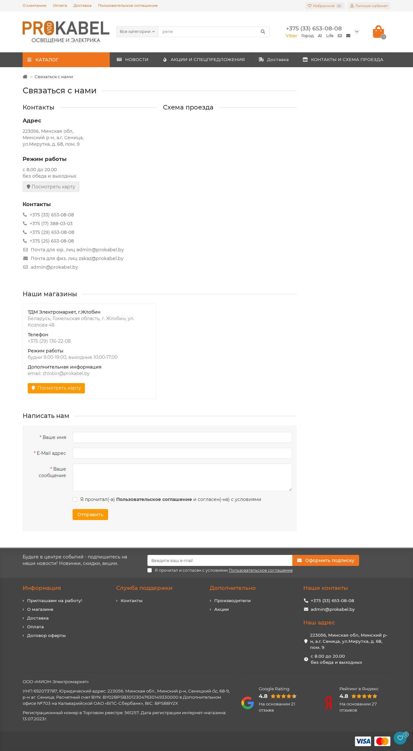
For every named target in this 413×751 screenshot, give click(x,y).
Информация (42, 588)
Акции (221, 609)
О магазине (40, 609)
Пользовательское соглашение (128, 5)
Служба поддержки (144, 588)
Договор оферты (46, 635)
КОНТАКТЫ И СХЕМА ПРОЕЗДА (347, 59)
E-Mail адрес (51, 453)
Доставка (83, 5)
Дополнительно (233, 588)
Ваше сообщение (52, 472)
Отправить (90, 514)
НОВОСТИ (136, 59)
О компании (34, 5)
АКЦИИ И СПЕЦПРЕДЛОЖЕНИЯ (208, 59)
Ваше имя (54, 437)
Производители (232, 600)
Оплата (60, 5)
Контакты (132, 600)
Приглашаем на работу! (54, 600)
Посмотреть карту (52, 187)
